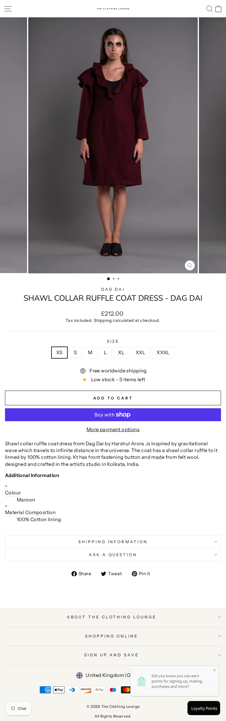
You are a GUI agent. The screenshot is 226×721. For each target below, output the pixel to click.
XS (59, 352)
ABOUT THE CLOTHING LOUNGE (111, 617)
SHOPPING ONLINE (111, 636)
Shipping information (113, 541)
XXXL (163, 352)
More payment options (113, 429)
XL (121, 352)
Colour (13, 490)
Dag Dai (113, 289)
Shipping (103, 320)
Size (113, 341)
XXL (140, 352)
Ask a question (113, 554)
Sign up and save (111, 655)
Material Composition (30, 509)
